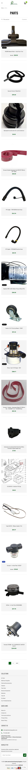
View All (3, 695)
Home (2, 7)
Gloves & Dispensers (5, 690)
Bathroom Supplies (5, 680)
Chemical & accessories (6, 683)
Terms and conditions (6, 715)
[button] (2, 3)
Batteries (3, 693)
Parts (6, 7)
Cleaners (3, 685)
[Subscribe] (24, 755)
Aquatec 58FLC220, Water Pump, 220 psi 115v (14, 288)
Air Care (3, 678)
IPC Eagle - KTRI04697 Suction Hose (14, 249)
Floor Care (3, 688)
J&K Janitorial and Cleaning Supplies (13, 761)
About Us (3, 710)
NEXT (17, 663)
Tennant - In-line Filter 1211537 (14, 565)
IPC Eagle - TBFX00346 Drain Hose (14, 209)
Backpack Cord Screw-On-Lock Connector (14, 130)
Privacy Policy (4, 717)
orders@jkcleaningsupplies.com (10, 730)
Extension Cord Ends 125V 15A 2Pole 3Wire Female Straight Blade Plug (14, 447)
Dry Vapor (3, 698)
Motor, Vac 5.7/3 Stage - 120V (14, 367)
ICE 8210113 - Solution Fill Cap (14, 486)
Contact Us (3, 712)
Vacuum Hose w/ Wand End (14, 91)
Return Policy (4, 720)
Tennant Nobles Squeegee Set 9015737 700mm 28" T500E (14, 170)
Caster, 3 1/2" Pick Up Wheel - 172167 (14, 328)
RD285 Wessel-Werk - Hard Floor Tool (14, 51)
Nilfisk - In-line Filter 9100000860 (14, 605)
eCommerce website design (11, 765)
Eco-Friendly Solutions (6, 700)
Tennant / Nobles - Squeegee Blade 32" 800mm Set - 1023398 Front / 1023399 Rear (14, 408)
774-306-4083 (6, 733)
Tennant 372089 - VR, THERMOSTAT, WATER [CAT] (14, 645)
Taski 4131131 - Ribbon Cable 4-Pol (14, 526)
